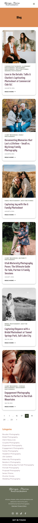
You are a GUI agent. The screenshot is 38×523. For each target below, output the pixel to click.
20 (4, 420)
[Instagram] (13, 513)
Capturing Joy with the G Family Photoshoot (16, 206)
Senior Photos (7, 473)
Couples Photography (13, 66)
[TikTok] (21, 513)
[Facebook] (25, 513)
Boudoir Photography (10, 434)
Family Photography (14, 135)
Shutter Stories (22, 69)
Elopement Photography (12, 445)
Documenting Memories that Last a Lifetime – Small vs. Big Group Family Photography (18, 145)
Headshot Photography (11, 454)
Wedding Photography (13, 70)
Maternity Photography (11, 459)
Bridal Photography (12, 324)
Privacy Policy (22, 506)
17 (22, 416)
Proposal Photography (11, 470)
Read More (10, 91)
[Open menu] (34, 3)
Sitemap (14, 506)
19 (32, 416)
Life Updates (7, 457)
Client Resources (11, 135)
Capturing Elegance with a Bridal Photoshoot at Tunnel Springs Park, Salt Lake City (18, 332)
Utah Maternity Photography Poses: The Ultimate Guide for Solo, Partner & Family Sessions (19, 268)
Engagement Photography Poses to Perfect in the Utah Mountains (18, 396)
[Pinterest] (17, 513)
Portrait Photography (10, 468)
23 (12, 420)
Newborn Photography (11, 462)
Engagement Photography (13, 448)
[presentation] (19, 46)
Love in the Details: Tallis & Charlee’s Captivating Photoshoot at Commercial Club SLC (18, 79)
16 (16, 416)
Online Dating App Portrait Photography (18, 465)
